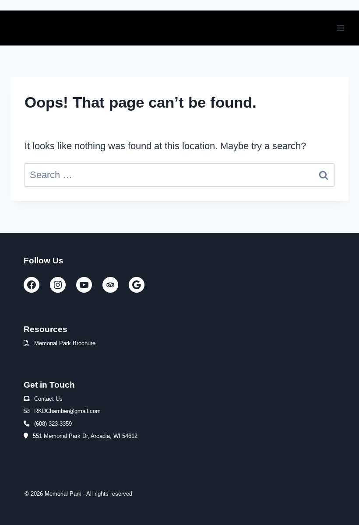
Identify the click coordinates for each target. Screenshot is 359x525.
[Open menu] (340, 28)
